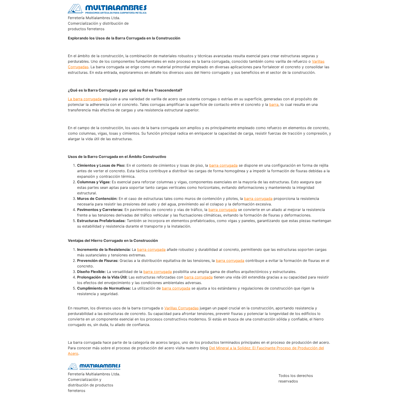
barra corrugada (223, 165)
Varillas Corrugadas (181, 308)
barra (273, 104)
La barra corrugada (85, 99)
